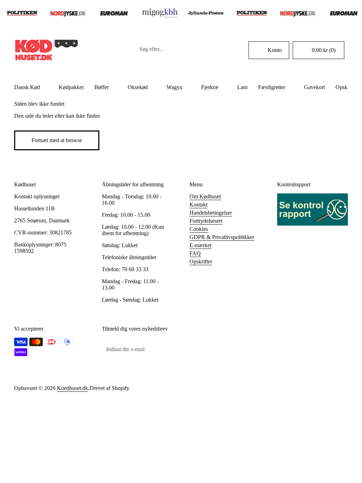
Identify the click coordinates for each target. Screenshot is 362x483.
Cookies (198, 229)
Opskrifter (200, 261)
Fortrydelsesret (205, 221)
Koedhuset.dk (72, 388)
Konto (275, 50)
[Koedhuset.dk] (46, 50)
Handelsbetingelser (210, 213)
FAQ (195, 253)
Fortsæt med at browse (56, 140)
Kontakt (198, 205)
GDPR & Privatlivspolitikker (221, 237)
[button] (318, 50)
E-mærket (200, 245)
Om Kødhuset (205, 196)
